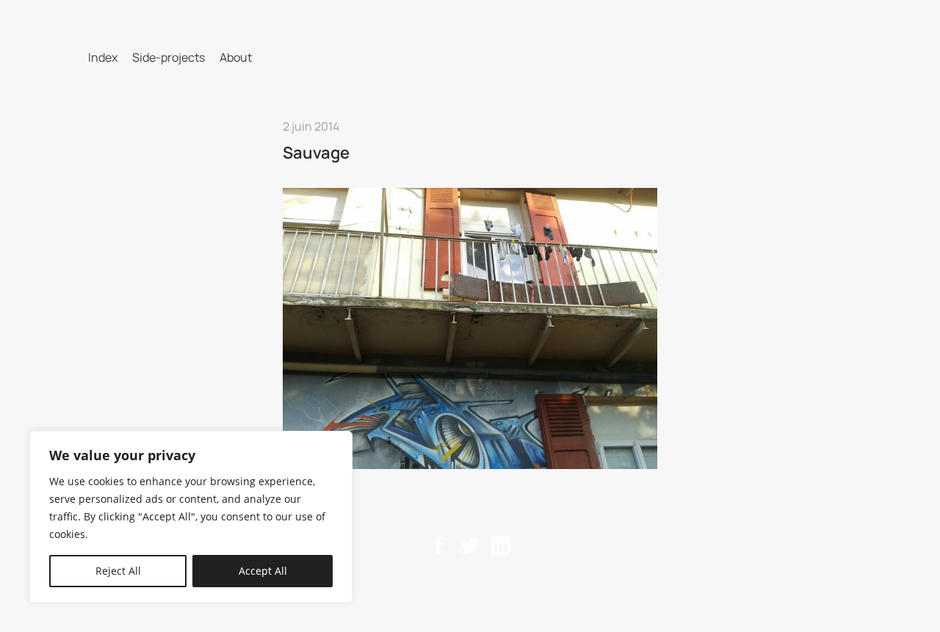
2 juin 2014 (311, 126)
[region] (190, 517)
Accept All (263, 571)
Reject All (118, 571)
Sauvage (316, 153)
